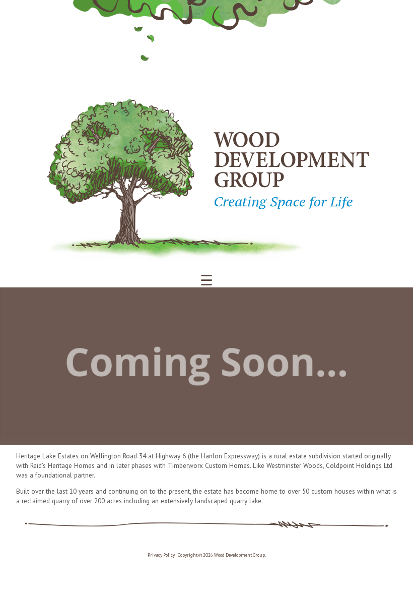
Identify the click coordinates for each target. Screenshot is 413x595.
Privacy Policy (161, 555)
